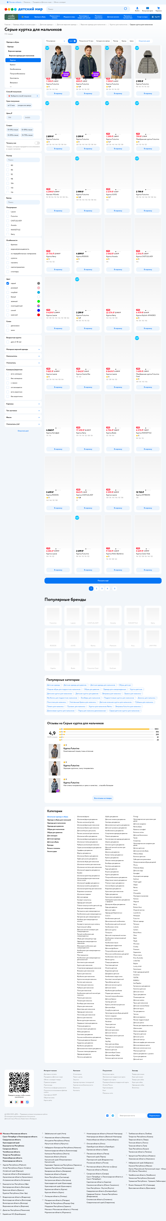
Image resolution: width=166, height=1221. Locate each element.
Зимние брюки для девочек (114, 886)
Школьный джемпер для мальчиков (89, 889)
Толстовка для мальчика (85, 985)
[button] (155, 17)
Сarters (135, 930)
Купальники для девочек (141, 986)
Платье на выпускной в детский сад (89, 905)
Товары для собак (138, 1080)
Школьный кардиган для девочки (88, 870)
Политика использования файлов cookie (55, 1091)
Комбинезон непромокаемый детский (115, 939)
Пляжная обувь (138, 868)
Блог (104, 1090)
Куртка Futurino (71, 748)
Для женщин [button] (52, 835)
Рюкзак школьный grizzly (85, 822)
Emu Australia (138, 958)
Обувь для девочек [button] (54, 832)
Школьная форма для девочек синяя (89, 839)
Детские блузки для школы (86, 831)
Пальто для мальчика (84, 998)
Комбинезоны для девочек (114, 831)
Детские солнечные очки (142, 1048)
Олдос (135, 885)
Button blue (137, 907)
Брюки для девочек (112, 858)
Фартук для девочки (84, 853)
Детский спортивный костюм (115, 935)
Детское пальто (110, 988)
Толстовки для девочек (85, 1034)
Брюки (12, 65)
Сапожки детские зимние (114, 1058)
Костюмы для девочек (112, 866)
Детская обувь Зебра (112, 1055)
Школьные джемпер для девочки (88, 876)
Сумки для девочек (139, 1056)
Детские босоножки (140, 835)
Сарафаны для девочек (85, 850)
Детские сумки (138, 1037)
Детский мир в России (12, 1119)
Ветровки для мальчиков (85, 971)
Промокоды (48, 1085)
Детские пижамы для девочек (115, 819)
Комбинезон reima (111, 927)
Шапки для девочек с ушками (143, 1054)
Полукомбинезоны (17, 74)
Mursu (135, 865)
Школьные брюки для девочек (87, 856)
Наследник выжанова (140, 896)
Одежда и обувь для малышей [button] (59, 820)
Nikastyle (136, 916)
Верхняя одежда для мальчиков (93, 24)
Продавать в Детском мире (53, 1077)
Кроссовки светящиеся (113, 1019)
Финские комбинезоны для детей (117, 954)
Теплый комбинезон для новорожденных (85, 935)
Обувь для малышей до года (86, 939)
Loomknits (137, 913)
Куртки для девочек (112, 874)
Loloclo (136, 927)
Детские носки (138, 992)
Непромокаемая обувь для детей (144, 862)
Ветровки (14, 83)
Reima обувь (137, 827)
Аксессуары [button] (52, 851)
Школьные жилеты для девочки (88, 886)
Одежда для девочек (84, 1054)
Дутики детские (138, 848)
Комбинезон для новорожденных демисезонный (88, 959)
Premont (136, 949)
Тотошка (136, 924)
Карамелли (137, 952)
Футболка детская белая (113, 990)
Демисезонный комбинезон (115, 921)
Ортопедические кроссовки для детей (144, 820)
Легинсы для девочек (84, 1057)
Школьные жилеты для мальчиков (88, 864)
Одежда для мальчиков (85, 1012)
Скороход (136, 841)
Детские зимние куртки (113, 985)
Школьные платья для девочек (87, 842)
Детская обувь (110, 1007)
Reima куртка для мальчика (86, 1020)
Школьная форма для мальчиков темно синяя (88, 879)
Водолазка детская (111, 971)
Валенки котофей (139, 829)
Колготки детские (139, 989)
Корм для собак (137, 1082)
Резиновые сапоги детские (114, 1036)
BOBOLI (136, 980)
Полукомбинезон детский (114, 951)
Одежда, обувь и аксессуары (24, 24)
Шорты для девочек (112, 842)
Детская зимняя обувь (140, 851)
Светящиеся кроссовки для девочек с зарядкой (117, 901)
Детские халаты (138, 1000)
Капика (135, 899)
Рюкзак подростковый (141, 1020)
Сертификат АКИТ (50, 1095)
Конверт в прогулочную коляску (88, 924)
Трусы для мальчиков (140, 1003)
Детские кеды (138, 871)
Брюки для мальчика (84, 974)
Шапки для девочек (140, 1031)
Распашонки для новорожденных (88, 911)
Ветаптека (135, 1088)
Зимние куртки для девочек (114, 845)
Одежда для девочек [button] (55, 826)
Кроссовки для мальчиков (114, 891)
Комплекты (14, 78)
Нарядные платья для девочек (87, 1023)
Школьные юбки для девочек (87, 836)
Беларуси (33, 1119)
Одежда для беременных (113, 913)
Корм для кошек (137, 1077)
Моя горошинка (82, 955)
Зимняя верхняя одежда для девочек (117, 839)
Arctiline (136, 975)
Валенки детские (111, 1050)
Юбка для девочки (83, 1032)
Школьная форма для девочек (87, 819)
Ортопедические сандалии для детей (144, 844)
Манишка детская (139, 1051)
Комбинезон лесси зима (113, 957)
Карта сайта (48, 1100)
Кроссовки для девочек (113, 897)
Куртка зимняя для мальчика (86, 979)
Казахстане (24, 1119)
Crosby (135, 947)
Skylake (79, 873)
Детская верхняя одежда (66, 24)
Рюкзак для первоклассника (143, 1025)
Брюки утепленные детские (115, 1005)
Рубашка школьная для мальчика (88, 845)
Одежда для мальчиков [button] (56, 823)
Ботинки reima (138, 832)
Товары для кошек (138, 1074)
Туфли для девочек (111, 894)
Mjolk (135, 941)
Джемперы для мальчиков (86, 1009)
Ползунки (108, 932)
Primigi (135, 816)
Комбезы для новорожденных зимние (87, 920)
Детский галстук (139, 1039)
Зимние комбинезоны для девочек (89, 1037)
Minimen (136, 944)
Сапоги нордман (111, 1016)
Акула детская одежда (140, 876)
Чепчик (136, 1014)
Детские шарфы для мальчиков (144, 1042)
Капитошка (137, 969)
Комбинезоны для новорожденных (89, 914)
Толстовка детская (111, 965)
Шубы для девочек (111, 816)
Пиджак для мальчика (112, 993)
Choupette (137, 893)
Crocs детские (110, 1027)
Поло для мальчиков (84, 990)
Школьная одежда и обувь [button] (57, 817)
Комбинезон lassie (111, 943)
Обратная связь (49, 1098)
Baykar (135, 963)
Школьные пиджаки (84, 894)
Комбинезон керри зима (113, 976)
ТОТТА (135, 978)
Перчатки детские (139, 1034)
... (111, 588)
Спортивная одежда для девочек (116, 833)
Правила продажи (50, 1082)
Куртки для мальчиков (118, 24)
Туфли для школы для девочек (87, 859)
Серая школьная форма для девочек (89, 847)
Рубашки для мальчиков (85, 988)
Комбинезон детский (112, 918)
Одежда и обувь (12, 42)
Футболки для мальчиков (86, 976)
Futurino (136, 918)
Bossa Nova (137, 932)
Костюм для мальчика (84, 982)
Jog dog (107, 1041)
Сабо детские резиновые (142, 859)
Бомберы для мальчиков (85, 1003)
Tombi (135, 838)
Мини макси (137, 955)
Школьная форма (83, 816)
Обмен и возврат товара (52, 1080)
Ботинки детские (139, 856)
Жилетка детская (111, 968)
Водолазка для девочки (113, 889)
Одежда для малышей (84, 903)
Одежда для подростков (113, 945)
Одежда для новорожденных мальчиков (87, 942)
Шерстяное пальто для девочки (116, 880)
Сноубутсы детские (112, 1010)
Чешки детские (110, 1024)
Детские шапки (138, 1023)
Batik (135, 938)
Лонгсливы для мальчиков (86, 1015)
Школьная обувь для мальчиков (88, 862)
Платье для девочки (84, 1026)
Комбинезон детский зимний (115, 924)
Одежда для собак (138, 1085)
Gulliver (136, 879)
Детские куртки (110, 930)
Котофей (136, 873)
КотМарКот (137, 983)
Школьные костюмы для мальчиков (89, 867)
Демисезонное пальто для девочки (89, 1048)
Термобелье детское (112, 982)
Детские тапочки (111, 1033)
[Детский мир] (24, 9)
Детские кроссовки (112, 1030)
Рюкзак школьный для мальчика (88, 833)
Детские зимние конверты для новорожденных (87, 930)
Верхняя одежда (14, 51)
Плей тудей (137, 882)
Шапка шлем (137, 1028)
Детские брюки (110, 999)
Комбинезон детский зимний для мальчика (88, 994)
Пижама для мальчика (84, 1001)
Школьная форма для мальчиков (88, 825)
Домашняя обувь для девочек (115, 904)
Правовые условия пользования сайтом (34, 1114)
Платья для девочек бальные (87, 1040)
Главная (7, 24)
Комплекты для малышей (85, 962)
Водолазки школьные (84, 891)
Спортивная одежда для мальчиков (89, 968)
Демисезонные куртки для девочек (117, 825)
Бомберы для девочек (112, 863)
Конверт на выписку (84, 900)
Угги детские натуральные (114, 1047)
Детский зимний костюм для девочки (115, 848)
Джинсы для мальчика (84, 1018)
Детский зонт (138, 1059)
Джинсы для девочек (112, 852)
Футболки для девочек (85, 1046)
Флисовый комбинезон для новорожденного (86, 947)
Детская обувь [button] (53, 842)
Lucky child (137, 966)
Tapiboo (108, 1038)
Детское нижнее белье (141, 1006)
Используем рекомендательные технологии (20, 1116)
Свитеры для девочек (112, 822)
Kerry (135, 904)
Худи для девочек (111, 869)
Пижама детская (138, 997)
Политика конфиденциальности (55, 1088)
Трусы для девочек (139, 994)
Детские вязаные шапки (141, 1045)
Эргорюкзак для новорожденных (88, 917)
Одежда (10, 46)
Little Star (136, 961)
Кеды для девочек (111, 907)
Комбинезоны (15, 69)
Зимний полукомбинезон (114, 996)
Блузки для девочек (112, 872)
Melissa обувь (138, 854)
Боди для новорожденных (86, 908)
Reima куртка (109, 960)
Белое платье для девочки (114, 855)
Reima (135, 887)
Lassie (135, 890)
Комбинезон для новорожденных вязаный (88, 951)
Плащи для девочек (112, 962)
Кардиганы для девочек (85, 1043)
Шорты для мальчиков (84, 1006)
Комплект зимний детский (114, 979)
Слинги (107, 916)
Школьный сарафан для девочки (88, 883)
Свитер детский (110, 1002)
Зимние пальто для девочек (86, 1029)
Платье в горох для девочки (114, 883)
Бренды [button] (50, 845)
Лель (135, 935)
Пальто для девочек (112, 836)
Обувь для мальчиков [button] (55, 829)
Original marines (139, 910)
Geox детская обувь (112, 1044)
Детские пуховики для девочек (116, 828)
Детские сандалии (139, 824)
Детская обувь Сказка (112, 1052)
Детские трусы (138, 1009)
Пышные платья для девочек (87, 1051)
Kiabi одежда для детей (141, 972)
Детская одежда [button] (53, 839)
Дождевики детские (112, 974)
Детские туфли (110, 910)
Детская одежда (46, 24)
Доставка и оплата (50, 1074)
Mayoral (136, 902)
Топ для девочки (139, 1011)
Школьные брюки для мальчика (88, 828)
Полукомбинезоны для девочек (116, 877)
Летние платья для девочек (114, 860)
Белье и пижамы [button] (53, 848)
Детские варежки (139, 1017)
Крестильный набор (84, 927)
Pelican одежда (138, 921)
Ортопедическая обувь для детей (116, 1013)
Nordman (108, 1021)
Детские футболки (111, 948)
